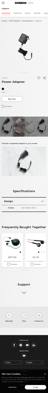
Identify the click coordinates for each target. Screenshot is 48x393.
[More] (24, 292)
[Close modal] (45, 374)
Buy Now (12, 99)
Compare (8, 106)
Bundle (37, 13)
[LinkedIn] (33, 345)
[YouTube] (27, 345)
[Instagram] (20, 345)
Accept (35, 387)
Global (7, 362)
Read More (12, 387)
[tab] (24, 201)
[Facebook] (14, 345)
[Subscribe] (24, 355)
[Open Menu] (3, 3)
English (29, 362)
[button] (19, 72)
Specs (28, 13)
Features (18, 13)
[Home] (24, 3)
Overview (6, 13)
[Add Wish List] (38, 78)
